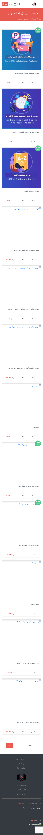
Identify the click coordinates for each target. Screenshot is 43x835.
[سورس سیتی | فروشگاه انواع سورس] (33, 4)
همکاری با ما (21, 785)
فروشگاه (21, 764)
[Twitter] (30, 813)
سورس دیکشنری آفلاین (31, 191)
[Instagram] (19, 813)
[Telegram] (24, 813)
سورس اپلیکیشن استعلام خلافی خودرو (27, 73)
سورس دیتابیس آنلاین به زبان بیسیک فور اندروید (23, 368)
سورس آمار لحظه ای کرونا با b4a (28, 486)
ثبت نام (4, 4)
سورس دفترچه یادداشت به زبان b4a (27, 722)
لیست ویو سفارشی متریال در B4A (28, 663)
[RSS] (13, 813)
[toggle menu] (38, 4)
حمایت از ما (21, 768)
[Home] (21, 776)
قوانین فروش (21, 794)
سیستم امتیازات (21, 760)
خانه (40, 19)
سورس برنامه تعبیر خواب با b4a (29, 545)
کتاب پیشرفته (35, 604)
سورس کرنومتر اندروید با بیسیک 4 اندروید (26, 132)
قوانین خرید (21, 789)
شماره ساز (35, 427)
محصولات (33, 19)
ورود (10, 4)
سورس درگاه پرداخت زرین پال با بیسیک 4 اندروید (23, 309)
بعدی (30, 745)
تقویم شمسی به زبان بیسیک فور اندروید (26, 250)
